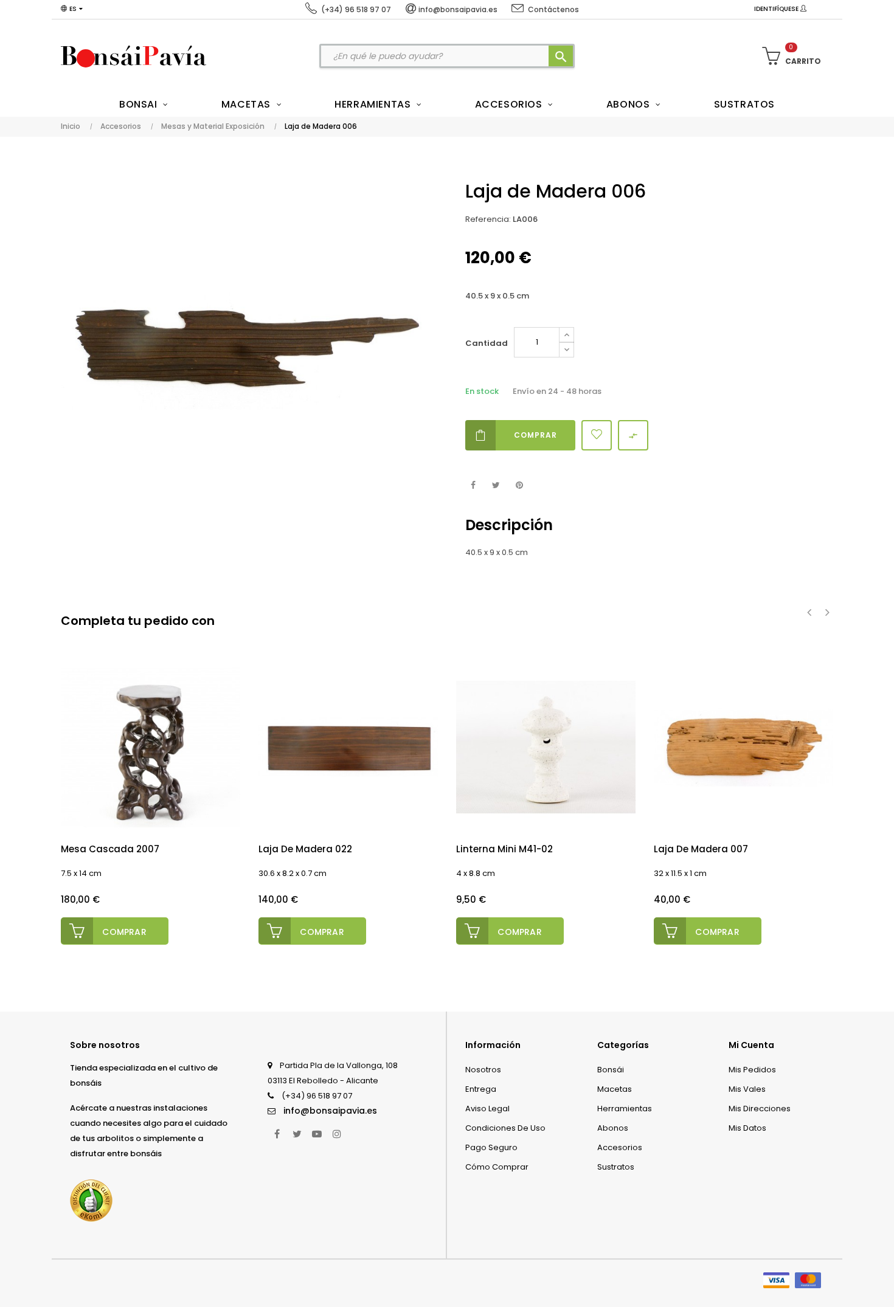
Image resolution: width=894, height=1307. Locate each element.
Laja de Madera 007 (701, 849)
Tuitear (496, 485)
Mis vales (747, 1089)
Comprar (535, 435)
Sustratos (615, 1167)
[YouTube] (317, 1134)
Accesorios (619, 1147)
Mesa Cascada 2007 (110, 849)
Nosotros (483, 1069)
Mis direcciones (760, 1108)
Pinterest (519, 485)
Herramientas (624, 1108)
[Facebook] (277, 1134)
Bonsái (610, 1069)
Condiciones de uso (505, 1128)
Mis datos (747, 1128)
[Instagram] (337, 1134)
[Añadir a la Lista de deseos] (596, 435)
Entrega (480, 1089)
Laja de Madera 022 (305, 849)
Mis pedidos (752, 1069)
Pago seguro (491, 1147)
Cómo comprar (496, 1167)
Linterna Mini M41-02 (504, 849)
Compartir (472, 485)
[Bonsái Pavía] (133, 56)
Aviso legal (487, 1108)
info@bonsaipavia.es (330, 1111)
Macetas (614, 1089)
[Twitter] (297, 1134)
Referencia (487, 219)
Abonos (612, 1128)
